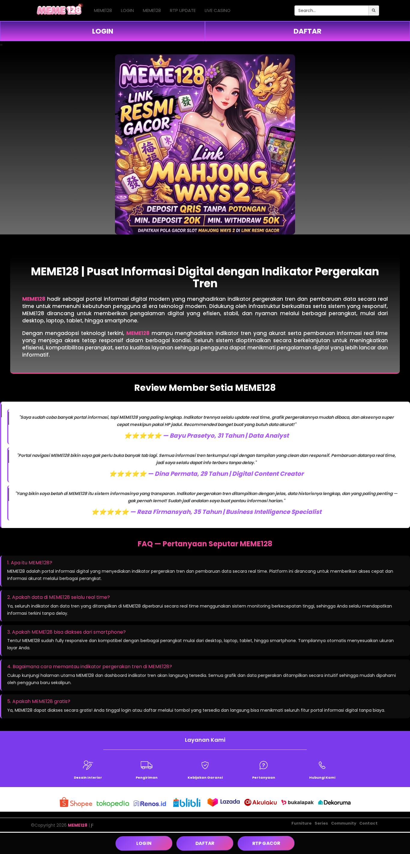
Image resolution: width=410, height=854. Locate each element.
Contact (368, 823)
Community (343, 823)
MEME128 (103, 10)
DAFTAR (307, 31)
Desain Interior (88, 777)
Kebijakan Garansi (205, 777)
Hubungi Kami (322, 777)
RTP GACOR (266, 843)
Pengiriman (147, 777)
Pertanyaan (263, 777)
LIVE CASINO (218, 10)
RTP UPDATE (183, 10)
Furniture (301, 823)
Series (321, 823)
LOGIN (127, 10)
